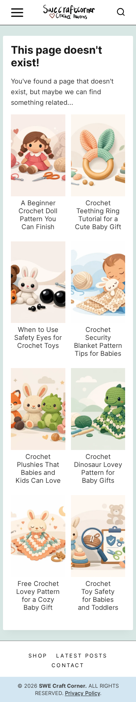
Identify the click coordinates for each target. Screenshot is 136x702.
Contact (67, 665)
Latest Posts (81, 655)
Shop (37, 655)
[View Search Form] (121, 12)
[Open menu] (17, 12)
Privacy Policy (82, 693)
